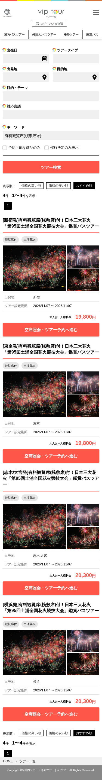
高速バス (92, 34)
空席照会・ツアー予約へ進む (51, 329)
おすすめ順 (84, 185)
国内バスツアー (14, 34)
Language (7, 16)
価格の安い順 (58, 185)
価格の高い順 (31, 185)
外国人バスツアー (44, 34)
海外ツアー (71, 34)
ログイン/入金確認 (51, 23)
